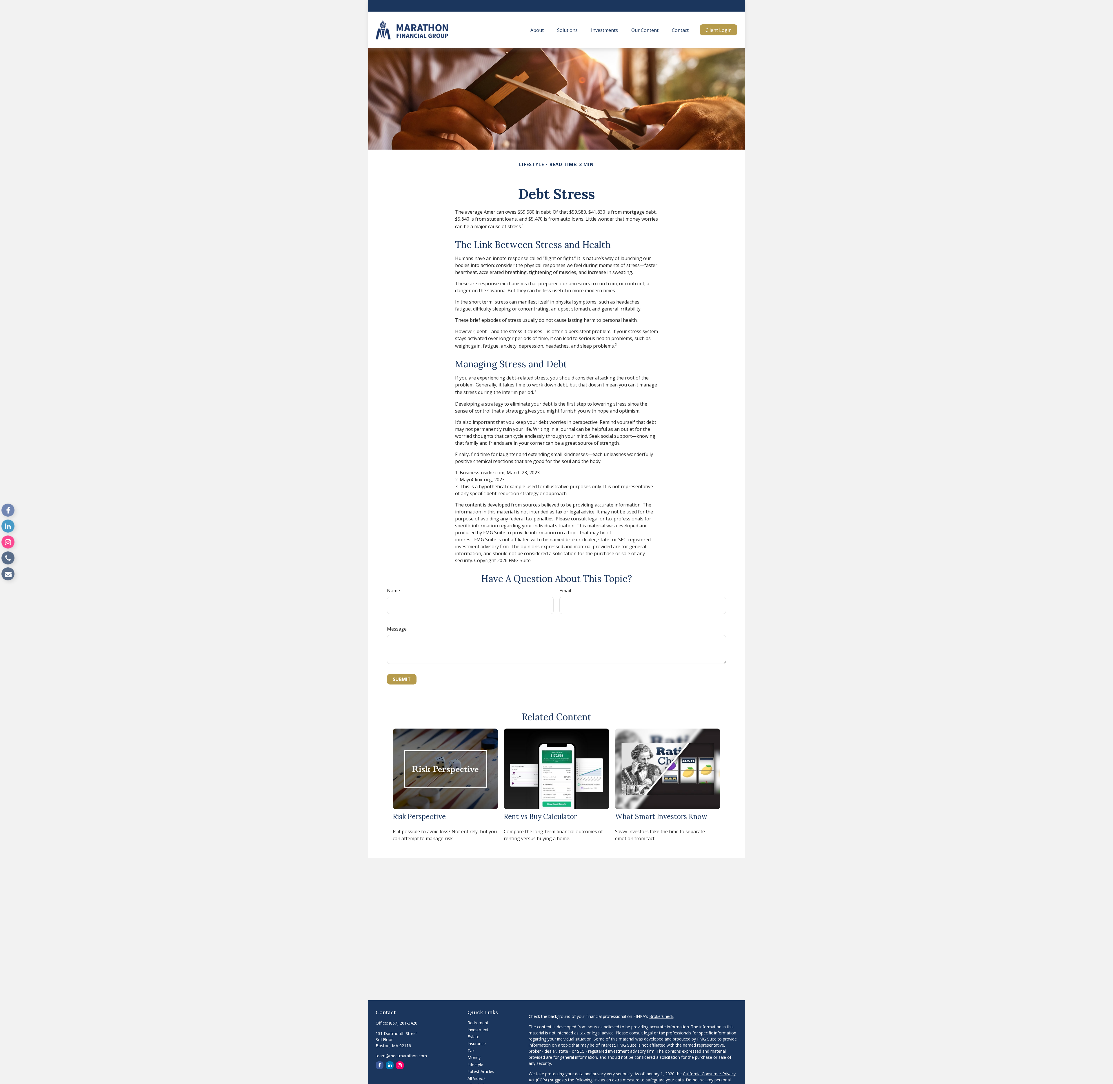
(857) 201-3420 (403, 1023)
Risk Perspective (419, 816)
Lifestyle (475, 1064)
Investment (478, 1029)
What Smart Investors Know (661, 816)
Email (565, 590)
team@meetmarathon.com (401, 1055)
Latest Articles (481, 1071)
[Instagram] (7, 542)
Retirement (478, 1022)
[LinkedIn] (7, 526)
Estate (473, 1036)
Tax (471, 1050)
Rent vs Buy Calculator (540, 816)
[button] (537, 30)
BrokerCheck (661, 1016)
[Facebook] (7, 510)
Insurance (477, 1043)
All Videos (476, 1078)
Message (397, 629)
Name (393, 590)
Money (474, 1057)
